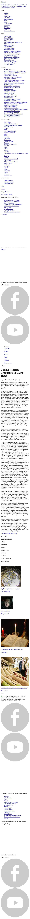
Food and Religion (8, 38)
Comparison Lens (8, 180)
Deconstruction (8, 363)
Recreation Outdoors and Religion (12, 51)
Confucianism (7, 140)
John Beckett (4, 652)
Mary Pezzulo (4, 690)
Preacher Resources (9, 182)
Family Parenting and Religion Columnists (14, 80)
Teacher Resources (8, 183)
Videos (5, 129)
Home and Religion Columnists (12, 87)
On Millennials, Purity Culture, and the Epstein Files (14, 688)
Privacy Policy (7, 808)
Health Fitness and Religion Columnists (14, 83)
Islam (5, 147)
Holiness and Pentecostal (10, 144)
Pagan (5, 29)
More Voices (7, 25)
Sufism (5, 169)
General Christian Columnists (11, 81)
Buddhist (3, 4)
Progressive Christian (9, 7)
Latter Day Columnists (9, 92)
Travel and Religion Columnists (12, 115)
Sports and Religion (9, 39)
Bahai (5, 134)
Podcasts (6, 128)
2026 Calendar (7, 122)
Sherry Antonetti (5, 613)
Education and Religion (10, 55)
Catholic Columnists (9, 74)
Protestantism (7, 160)
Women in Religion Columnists (12, 116)
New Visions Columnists (10, 94)
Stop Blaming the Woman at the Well (10, 589)
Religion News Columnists (10, 105)
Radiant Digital (8, 814)
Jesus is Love (7, 207)
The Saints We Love (9, 210)
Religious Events (8, 43)
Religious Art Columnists (10, 106)
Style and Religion (8, 46)
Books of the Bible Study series (12, 201)
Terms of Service (8, 809)
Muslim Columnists (9, 93)
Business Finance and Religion (11, 52)
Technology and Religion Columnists (13, 114)
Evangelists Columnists (10, 78)
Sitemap (6, 818)
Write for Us (7, 806)
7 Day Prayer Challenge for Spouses (13, 204)
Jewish (10, 6)
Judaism (6, 148)
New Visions (7, 28)
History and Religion (9, 45)
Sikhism (6, 167)
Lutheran (6, 150)
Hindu (6, 6)
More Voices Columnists (10, 90)
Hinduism (6, 143)
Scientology (7, 164)
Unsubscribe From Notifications (12, 817)
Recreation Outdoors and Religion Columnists (15, 102)
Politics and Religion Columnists (12, 99)
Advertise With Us (8, 805)
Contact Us (7, 812)
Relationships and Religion (10, 61)
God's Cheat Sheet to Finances (11, 200)
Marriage (6, 351)
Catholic (7, 4)
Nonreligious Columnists (10, 96)
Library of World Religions (11, 123)
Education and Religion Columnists (13, 77)
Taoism (6, 172)
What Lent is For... (5, 611)
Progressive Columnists (10, 100)
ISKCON (6, 146)
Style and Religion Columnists (11, 112)
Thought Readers (5, 191)
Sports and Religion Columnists (12, 111)
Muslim (22, 6)
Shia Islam (6, 166)
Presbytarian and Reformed (11, 159)
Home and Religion (9, 60)
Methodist (6, 151)
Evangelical (20, 4)
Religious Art (7, 40)
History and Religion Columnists (12, 86)
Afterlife (6, 354)
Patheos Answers (8, 126)
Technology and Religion (10, 63)
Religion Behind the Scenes (11, 161)
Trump (5, 357)
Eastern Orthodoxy (8, 141)
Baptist (5, 135)
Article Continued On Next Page (9, 533)
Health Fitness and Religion (11, 58)
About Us (6, 796)
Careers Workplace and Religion (12, 54)
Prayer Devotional (8, 209)
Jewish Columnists (8, 89)
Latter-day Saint (16, 6)
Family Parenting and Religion (11, 57)
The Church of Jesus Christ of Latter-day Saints (16, 153)
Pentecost (6, 360)
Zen (5, 173)
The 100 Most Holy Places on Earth (13, 125)
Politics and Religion (9, 48)
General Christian (8, 19)
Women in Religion (9, 49)
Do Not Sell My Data (9, 811)
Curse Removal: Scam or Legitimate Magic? (12, 649)
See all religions (8, 175)
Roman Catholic (8, 163)
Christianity (7, 138)
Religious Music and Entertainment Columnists (16, 109)
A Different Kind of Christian (11, 206)
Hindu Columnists (8, 84)
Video (2, 186)
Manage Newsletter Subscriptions (12, 815)
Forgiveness (7, 348)
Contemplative (13, 4)
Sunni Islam (7, 170)
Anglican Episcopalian (9, 132)
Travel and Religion (9, 64)
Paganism (6, 157)
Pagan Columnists (8, 97)
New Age (6, 156)
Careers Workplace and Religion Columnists (15, 72)
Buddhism (6, 137)
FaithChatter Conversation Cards (12, 212)
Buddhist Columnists (9, 70)
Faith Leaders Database (10, 131)
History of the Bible (9, 203)
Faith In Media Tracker (6, 194)
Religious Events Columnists (11, 108)
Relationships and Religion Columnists (13, 103)
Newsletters (4, 214)
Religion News (7, 36)
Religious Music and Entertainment (13, 42)
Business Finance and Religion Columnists (14, 71)
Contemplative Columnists (10, 75)
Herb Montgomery (5, 591)
